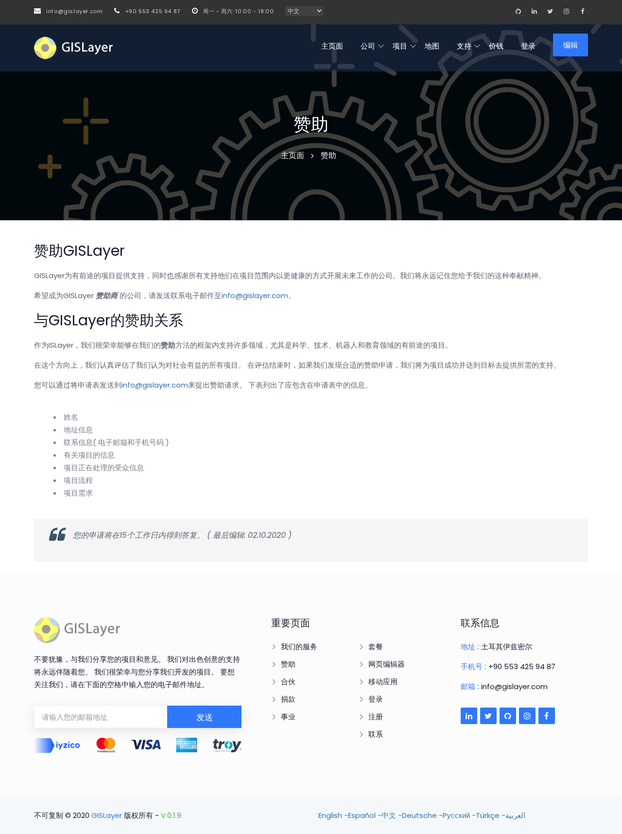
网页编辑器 (386, 664)
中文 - (391, 815)
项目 (400, 46)
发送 (204, 717)
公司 (368, 46)
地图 (432, 46)
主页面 (332, 46)
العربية (515, 815)
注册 (375, 716)
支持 (464, 46)
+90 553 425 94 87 (151, 11)
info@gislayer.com (74, 11)
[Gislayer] (74, 47)
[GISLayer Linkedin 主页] (534, 11)
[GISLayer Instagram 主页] (566, 11)
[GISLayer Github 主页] (518, 11)
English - (333, 815)
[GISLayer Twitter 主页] (550, 11)
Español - (364, 815)
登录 (528, 46)
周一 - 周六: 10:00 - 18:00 (237, 11)
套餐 (375, 646)
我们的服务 (299, 646)
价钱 (496, 46)
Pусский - (459, 815)
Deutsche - (422, 815)
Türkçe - (490, 815)
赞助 (288, 664)
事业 (288, 716)
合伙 (288, 681)
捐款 (288, 699)
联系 (375, 734)
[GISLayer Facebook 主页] (582, 11)
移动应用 (382, 681)
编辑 (570, 45)
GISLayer (106, 815)
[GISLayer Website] (77, 628)
